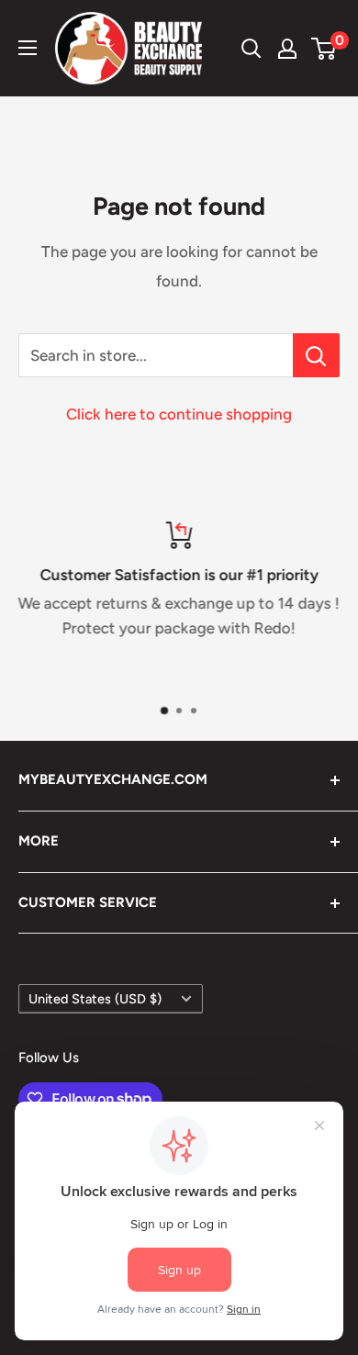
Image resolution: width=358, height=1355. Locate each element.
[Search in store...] (316, 355)
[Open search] (251, 49)
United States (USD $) (95, 999)
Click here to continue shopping (179, 414)
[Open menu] (27, 47)
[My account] (287, 49)
